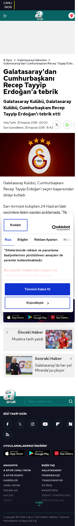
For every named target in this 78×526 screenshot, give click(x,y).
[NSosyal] (70, 424)
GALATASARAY (51, 470)
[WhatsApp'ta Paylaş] (67, 124)
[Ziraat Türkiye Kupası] (71, 16)
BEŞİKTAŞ (48, 465)
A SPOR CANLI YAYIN (17, 470)
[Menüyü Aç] (5, 15)
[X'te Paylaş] (57, 124)
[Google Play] (37, 317)
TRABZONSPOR (52, 480)
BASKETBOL (50, 490)
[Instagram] (32, 424)
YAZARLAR (10, 490)
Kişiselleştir (35, 302)
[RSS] (7, 434)
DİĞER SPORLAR (53, 500)
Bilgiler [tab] (22, 239)
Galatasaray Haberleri (32, 60)
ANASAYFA (10, 465)
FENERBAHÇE (51, 475)
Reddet (15, 225)
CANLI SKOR (11, 485)
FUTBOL (47, 485)
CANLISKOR (7, 5)
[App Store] (15, 317)
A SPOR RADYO (13, 475)
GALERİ (8, 495)
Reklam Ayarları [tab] (45, 239)
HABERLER (10, 480)
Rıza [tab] (8, 239)
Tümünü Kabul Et (37, 289)
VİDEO (7, 500)
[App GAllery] (60, 317)
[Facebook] (7, 424)
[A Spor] (39, 15)
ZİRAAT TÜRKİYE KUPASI (58, 495)
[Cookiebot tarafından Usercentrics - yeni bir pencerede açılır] (53, 228)
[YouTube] (45, 424)
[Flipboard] (58, 424)
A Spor (7, 60)
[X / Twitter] (20, 424)
